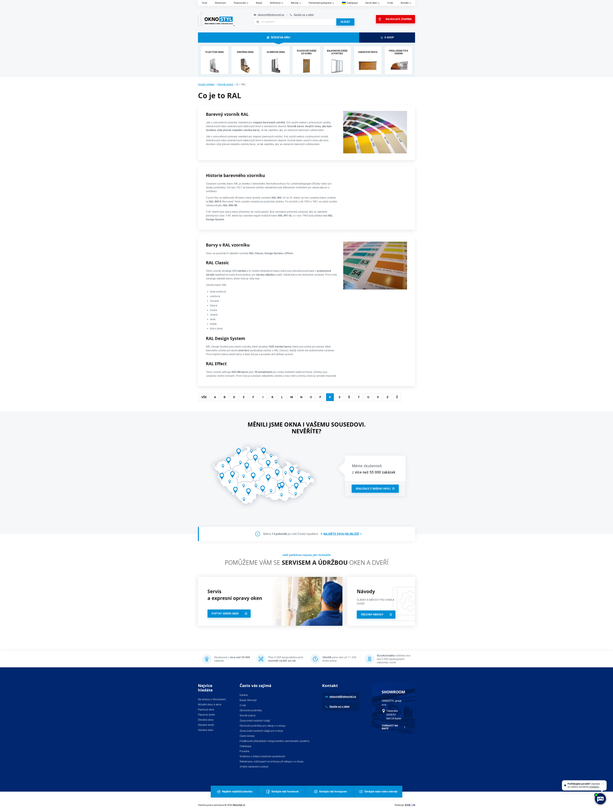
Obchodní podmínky (251, 710)
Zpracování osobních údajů (255, 720)
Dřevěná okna (205, 719)
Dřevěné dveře (206, 724)
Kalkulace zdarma (399, 19)
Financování (240, 3)
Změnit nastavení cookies (254, 766)
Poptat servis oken (225, 613)
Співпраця (352, 3)
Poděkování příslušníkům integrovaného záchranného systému (274, 741)
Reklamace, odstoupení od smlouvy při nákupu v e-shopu (271, 761)
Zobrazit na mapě (390, 727)
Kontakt (405, 3)
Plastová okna (206, 709)
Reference (275, 3)
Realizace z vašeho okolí (373, 488)
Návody (295, 3)
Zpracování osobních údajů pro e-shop (261, 730)
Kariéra (244, 695)
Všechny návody (372, 614)
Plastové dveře (206, 714)
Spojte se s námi (339, 706)
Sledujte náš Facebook (285, 791)
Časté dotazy (247, 735)
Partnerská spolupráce (320, 3)
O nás (390, 3)
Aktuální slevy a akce (209, 704)
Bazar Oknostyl (248, 700)
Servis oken (371, 3)
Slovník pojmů (225, 84)
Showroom (220, 3)
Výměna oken (205, 730)
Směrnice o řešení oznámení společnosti (262, 756)
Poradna (244, 751)
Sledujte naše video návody (380, 791)
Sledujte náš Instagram (333, 791)
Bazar (259, 3)
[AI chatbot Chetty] (600, 798)
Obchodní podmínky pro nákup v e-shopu (262, 725)
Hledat (345, 21)
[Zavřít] (603, 784)
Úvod (204, 3)
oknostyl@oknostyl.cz (342, 696)
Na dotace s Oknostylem (212, 699)
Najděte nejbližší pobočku (237, 791)
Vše (204, 397)
